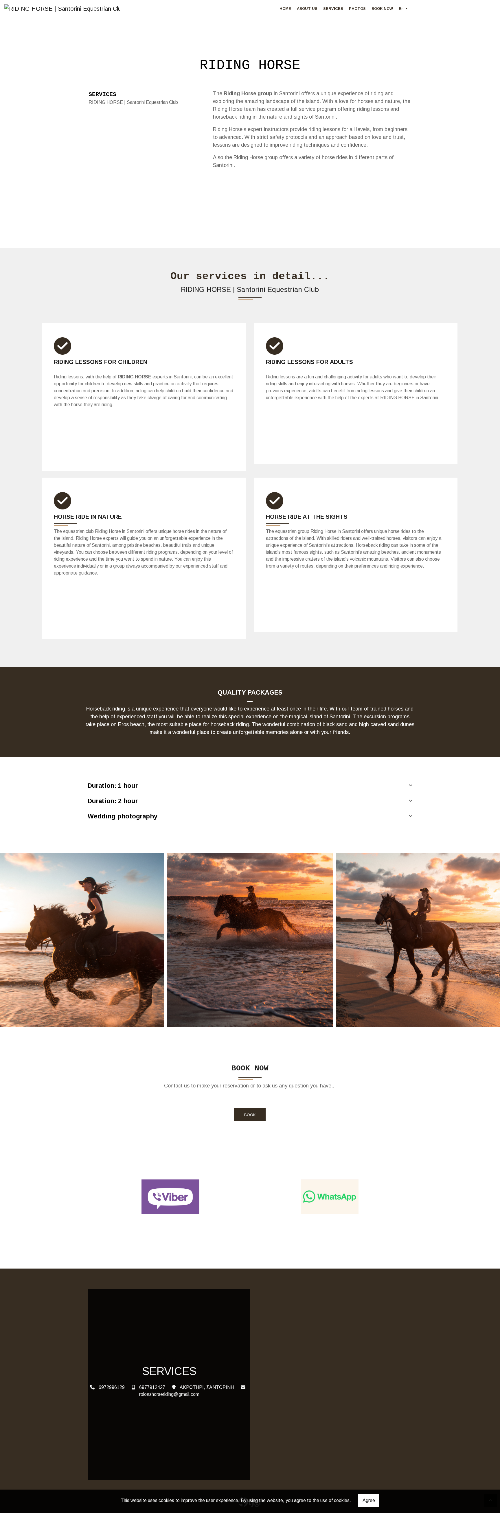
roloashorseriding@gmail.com (169, 1394)
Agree (369, 1500)
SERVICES (333, 8)
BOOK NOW (382, 8)
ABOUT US (307, 8)
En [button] (402, 8)
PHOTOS (357, 8)
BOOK (249, 1115)
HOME (285, 8)
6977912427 (152, 1387)
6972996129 (112, 1387)
